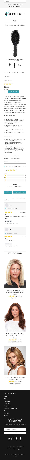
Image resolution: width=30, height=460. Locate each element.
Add (20, 166)
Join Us (9, 4)
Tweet (7, 166)
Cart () (12, 6)
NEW (19, 449)
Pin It (16, 166)
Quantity (6, 89)
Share (11, 166)
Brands (20, 448)
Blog (5, 410)
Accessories (12, 449)
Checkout (18, 6)
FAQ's (5, 399)
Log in (21, 4)
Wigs (15, 448)
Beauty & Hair (22, 454)
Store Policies (7, 401)
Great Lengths (7, 80)
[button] (10, 84)
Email (24, 166)
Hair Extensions (11, 446)
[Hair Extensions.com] (15, 14)
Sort (13, 198)
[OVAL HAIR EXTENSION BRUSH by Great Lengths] (15, 43)
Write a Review (21, 192)
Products (11, 25)
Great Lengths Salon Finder (10, 408)
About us (6, 396)
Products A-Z (7, 406)
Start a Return (7, 403)
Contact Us (15, 4)
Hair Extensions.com (13, 454)
